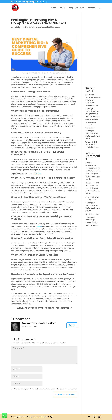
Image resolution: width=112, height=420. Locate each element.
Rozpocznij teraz (91, 197)
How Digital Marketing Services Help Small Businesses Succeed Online (92, 100)
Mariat (88, 182)
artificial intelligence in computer (90, 165)
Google (39, 226)
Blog (71, 8)
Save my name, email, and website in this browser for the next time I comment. (45, 389)
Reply (72, 325)
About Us (80, 8)
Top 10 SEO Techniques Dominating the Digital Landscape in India (92, 133)
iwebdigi (17, 27)
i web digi (49, 417)
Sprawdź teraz (29, 323)
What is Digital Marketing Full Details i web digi (92, 144)
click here (37, 174)
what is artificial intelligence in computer (91, 122)
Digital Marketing (43, 27)
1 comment (55, 27)
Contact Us (91, 8)
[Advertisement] (93, 51)
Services (62, 8)
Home (53, 8)
